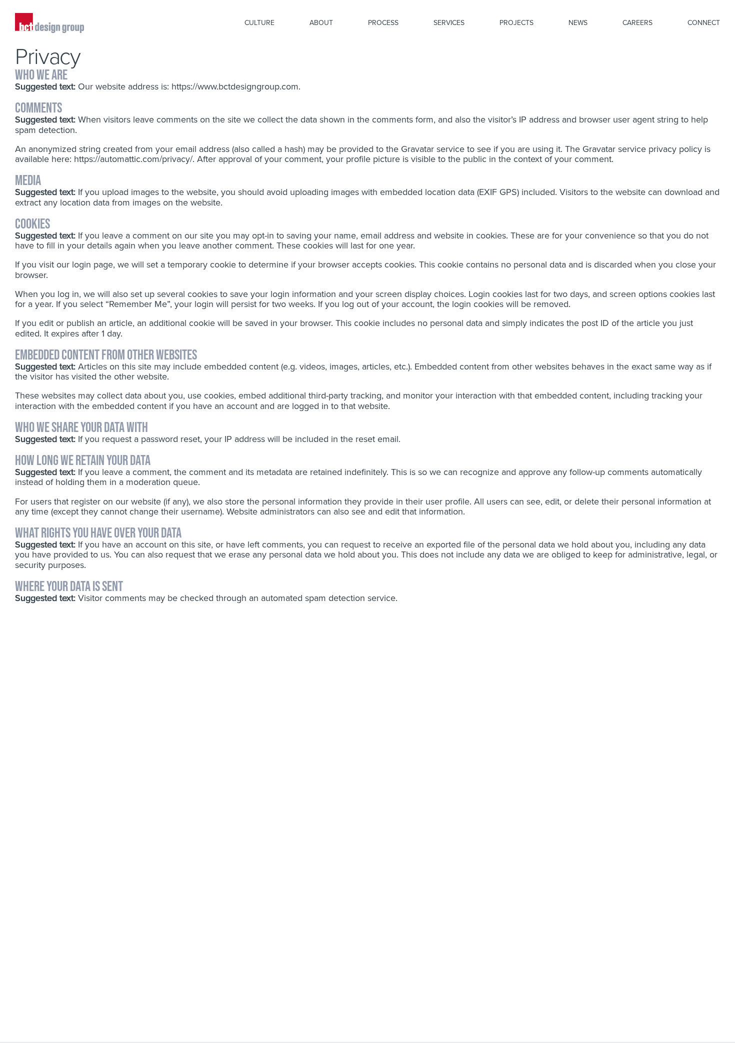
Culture (259, 23)
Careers (637, 23)
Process (383, 23)
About (321, 23)
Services (449, 23)
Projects (517, 23)
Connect (704, 23)
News (578, 23)
